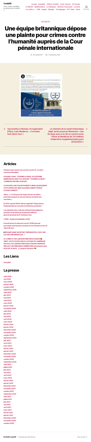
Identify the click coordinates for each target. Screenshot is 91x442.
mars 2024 (8, 322)
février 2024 (8, 324)
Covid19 (7, 3)
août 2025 (7, 292)
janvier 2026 (8, 284)
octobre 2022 (9, 359)
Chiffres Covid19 (53, 4)
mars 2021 (8, 410)
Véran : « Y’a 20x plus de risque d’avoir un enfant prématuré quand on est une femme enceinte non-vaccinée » (23, 197)
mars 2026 (8, 282)
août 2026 (7, 276)
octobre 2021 (9, 391)
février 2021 (8, 413)
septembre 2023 (10, 338)
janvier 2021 (8, 415)
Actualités (41, 4)
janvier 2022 (8, 383)
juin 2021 (7, 402)
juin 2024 (7, 314)
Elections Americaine (64, 7)
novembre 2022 (10, 356)
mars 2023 (8, 346)
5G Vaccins (76, 4)
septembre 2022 (10, 362)
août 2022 (7, 364)
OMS (38, 9)
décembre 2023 (10, 330)
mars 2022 (8, 378)
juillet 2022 (8, 367)
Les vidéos (30, 9)
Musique (51, 9)
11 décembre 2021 (54, 55)
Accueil (34, 4)
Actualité (45, 21)
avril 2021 (7, 407)
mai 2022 (7, 372)
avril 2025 (7, 300)
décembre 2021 (10, 386)
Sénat (78, 9)
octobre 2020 (9, 423)
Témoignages (60, 9)
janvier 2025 (8, 306)
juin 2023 (7, 340)
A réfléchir (29, 7)
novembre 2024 (10, 308)
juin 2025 (7, 295)
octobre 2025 (9, 287)
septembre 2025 (10, 290)
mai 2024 (7, 316)
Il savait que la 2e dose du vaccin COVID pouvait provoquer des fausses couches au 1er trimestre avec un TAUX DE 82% (25, 225)
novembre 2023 (10, 332)
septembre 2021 (10, 394)
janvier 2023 (8, 351)
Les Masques (51, 7)
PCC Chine (71, 9)
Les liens (77, 7)
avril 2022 (7, 375)
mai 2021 (7, 405)
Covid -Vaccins (65, 4)
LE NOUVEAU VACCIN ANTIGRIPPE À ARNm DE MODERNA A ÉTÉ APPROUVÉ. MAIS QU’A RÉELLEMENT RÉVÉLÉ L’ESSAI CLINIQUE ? (25, 188)
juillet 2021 (8, 399)
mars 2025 (8, 303)
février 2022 (8, 380)
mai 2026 (7, 279)
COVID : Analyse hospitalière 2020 (17, 219)
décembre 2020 (10, 418)
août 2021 (7, 396)
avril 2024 (7, 319)
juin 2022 (7, 370)
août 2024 (7, 311)
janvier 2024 (8, 327)
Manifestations (39, 7)
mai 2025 (7, 298)
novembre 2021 (10, 388)
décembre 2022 (10, 354)
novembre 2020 (10, 421)
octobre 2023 (9, 335)
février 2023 (8, 348)
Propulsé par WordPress (26, 437)
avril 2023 (7, 343)
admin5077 (39, 55)
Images (44, 9)
